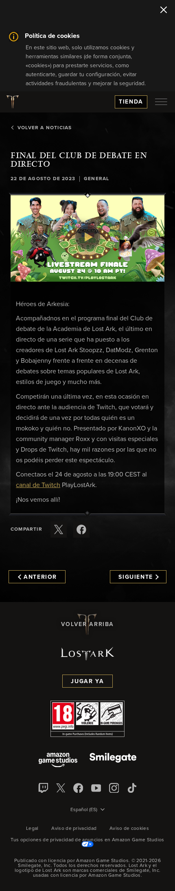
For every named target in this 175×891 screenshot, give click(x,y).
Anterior (40, 577)
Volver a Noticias (45, 128)
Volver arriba (87, 624)
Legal (32, 828)
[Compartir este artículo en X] (58, 529)
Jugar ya (87, 681)
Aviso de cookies (129, 828)
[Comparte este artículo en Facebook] (81, 529)
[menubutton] (161, 102)
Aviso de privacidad (73, 828)
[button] (87, 238)
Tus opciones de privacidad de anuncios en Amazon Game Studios (87, 840)
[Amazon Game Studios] (58, 761)
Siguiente (135, 577)
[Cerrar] (163, 11)
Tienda (131, 102)
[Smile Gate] (113, 761)
